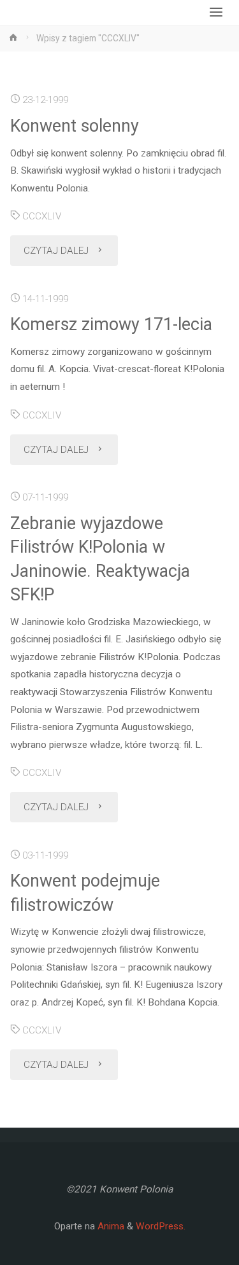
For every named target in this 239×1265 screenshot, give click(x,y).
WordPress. (160, 1226)
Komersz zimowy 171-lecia (111, 324)
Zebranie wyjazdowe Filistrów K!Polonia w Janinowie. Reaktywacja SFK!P (100, 559)
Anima (109, 1226)
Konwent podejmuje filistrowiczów (85, 893)
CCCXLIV (41, 216)
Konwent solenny (74, 126)
